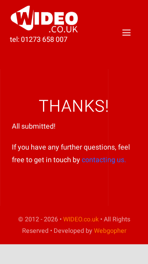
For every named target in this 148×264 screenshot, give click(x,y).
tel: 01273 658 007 (38, 39)
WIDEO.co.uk (81, 219)
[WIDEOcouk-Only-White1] (45, 8)
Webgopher (110, 231)
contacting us (103, 160)
